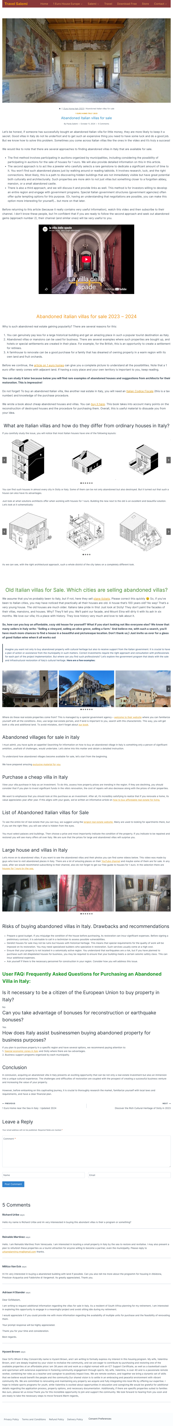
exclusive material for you (46, 764)
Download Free (127, 3)
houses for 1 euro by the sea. (18, 868)
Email (92, 1175)
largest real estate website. (98, 822)
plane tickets (102, 598)
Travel (108, 3)
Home (44, 3)
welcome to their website (128, 717)
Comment (9, 1138)
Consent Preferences (100, 1418)
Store (145, 3)
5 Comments (103, 124)
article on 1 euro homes (49, 365)
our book (83, 724)
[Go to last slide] (4, 460)
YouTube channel (111, 861)
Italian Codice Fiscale (140, 391)
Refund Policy (56, 1419)
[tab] (81, 483)
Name (6, 1175)
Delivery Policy (75, 1419)
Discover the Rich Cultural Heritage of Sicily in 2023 (143, 1106)
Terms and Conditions (34, 1419)
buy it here (98, 404)
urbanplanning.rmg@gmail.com (19, 1251)
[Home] (60, 108)
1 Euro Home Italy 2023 (86, 113)
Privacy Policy (11, 1419)
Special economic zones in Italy (21, 1051)
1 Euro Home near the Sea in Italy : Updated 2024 (29, 1106)
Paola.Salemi (72, 124)
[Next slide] (168, 460)
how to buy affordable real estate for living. (136, 800)
